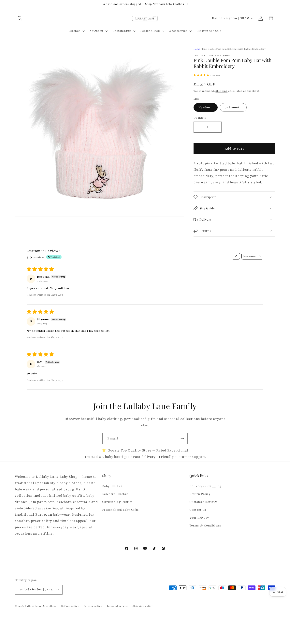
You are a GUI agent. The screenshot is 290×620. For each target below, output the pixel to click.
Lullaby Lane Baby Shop (40, 605)
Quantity (200, 118)
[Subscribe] (182, 438)
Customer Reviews (203, 502)
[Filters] (236, 256)
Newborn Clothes (115, 494)
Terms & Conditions (205, 525)
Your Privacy (199, 518)
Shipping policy (143, 605)
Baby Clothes (112, 486)
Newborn (205, 107)
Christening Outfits (117, 502)
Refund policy (70, 605)
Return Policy (199, 494)
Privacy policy (93, 605)
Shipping (221, 91)
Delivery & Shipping (205, 486)
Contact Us (197, 510)
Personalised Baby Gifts (120, 510)
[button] (20, 18)
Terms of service (117, 605)
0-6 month (233, 107)
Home (197, 49)
